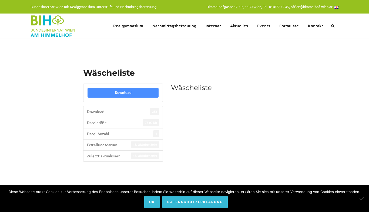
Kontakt (315, 25)
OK (152, 202)
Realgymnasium (128, 25)
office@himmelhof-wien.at (312, 6)
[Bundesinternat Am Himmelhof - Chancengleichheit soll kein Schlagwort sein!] (53, 25)
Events (263, 25)
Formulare (289, 25)
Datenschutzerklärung (195, 202)
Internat (213, 25)
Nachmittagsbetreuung (174, 25)
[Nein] (362, 198)
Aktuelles (239, 25)
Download (123, 92)
